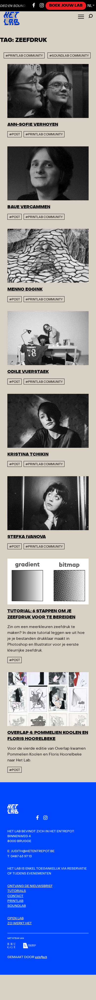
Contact (15, 896)
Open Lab (15, 918)
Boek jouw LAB (65, 5)
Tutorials (16, 891)
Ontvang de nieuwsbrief (29, 886)
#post (14, 134)
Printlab (15, 901)
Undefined (41, 957)
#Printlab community (44, 134)
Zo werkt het (19, 923)
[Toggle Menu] (81, 17)
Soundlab (16, 906)
